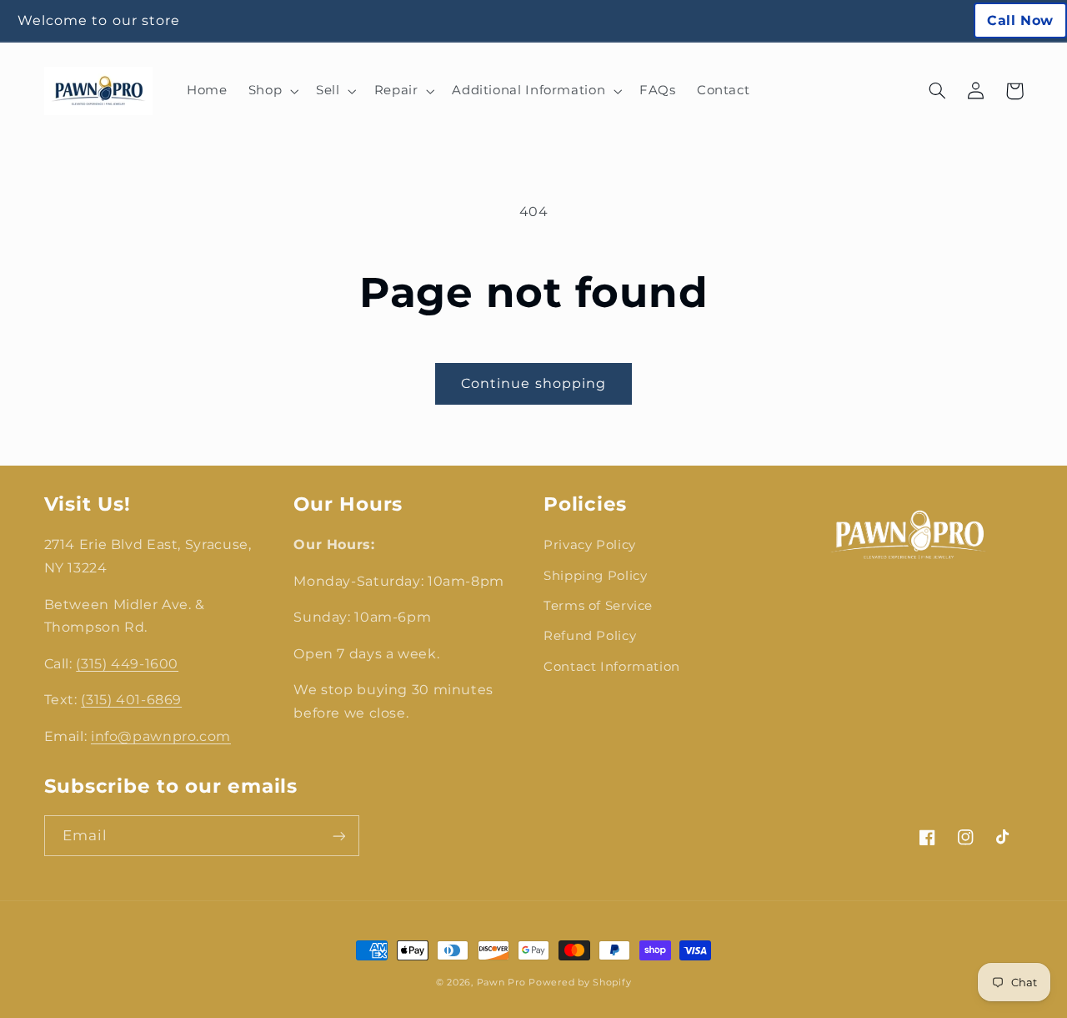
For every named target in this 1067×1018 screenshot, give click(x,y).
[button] (271, 91)
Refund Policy (590, 635)
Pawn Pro (501, 982)
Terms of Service (598, 605)
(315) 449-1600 (127, 664)
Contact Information (612, 666)
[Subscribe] (338, 835)
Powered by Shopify (579, 982)
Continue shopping (533, 383)
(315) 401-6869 (131, 700)
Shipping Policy (595, 575)
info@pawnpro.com (161, 736)
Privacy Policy (590, 544)
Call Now (1020, 20)
